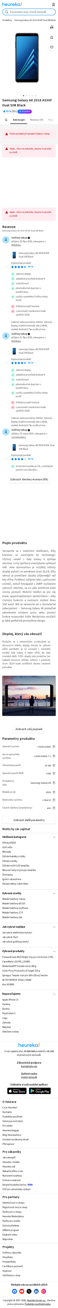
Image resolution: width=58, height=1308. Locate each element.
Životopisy (7, 874)
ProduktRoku (9, 1262)
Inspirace (7, 1271)
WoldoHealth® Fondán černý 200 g (19, 966)
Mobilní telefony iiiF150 (13, 903)
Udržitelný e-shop (11, 1275)
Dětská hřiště (9, 843)
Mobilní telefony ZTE (12, 913)
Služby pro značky (11, 1221)
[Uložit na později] (51, 47)
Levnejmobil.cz (18, 437)
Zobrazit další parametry (29, 820)
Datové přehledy (10, 1225)
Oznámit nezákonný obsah (15, 1139)
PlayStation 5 (8, 1013)
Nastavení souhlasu (12, 1175)
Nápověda (7, 1239)
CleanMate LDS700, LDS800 (16, 961)
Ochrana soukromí (11, 1180)
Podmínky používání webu (38, 1304)
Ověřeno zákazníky (11, 1252)
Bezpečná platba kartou (14, 1185)
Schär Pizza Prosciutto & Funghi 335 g (21, 970)
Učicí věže (7, 847)
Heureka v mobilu (11, 1162)
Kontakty (7, 1112)
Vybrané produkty (13, 951)
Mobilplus (16, 245)
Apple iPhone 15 (10, 1000)
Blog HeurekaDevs (11, 1135)
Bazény (6, 1009)
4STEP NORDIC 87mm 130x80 (16, 980)
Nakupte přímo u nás (12, 1171)
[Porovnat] (51, 27)
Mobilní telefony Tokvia (13, 899)
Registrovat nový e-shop (14, 1207)
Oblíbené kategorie (14, 837)
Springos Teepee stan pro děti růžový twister (25, 975)
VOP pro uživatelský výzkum (16, 1189)
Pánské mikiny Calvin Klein (15, 884)
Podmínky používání (12, 1116)
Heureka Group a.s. (36, 1300)
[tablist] (29, 120)
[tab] (18, 120)
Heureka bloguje (10, 1130)
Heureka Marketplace (13, 1216)
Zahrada (6, 1022)
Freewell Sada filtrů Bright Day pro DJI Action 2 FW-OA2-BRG (29, 957)
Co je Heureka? (9, 1107)
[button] (18, 119)
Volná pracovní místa (12, 1121)
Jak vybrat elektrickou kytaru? (17, 932)
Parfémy (6, 1004)
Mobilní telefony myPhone (15, 908)
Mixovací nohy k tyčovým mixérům (19, 870)
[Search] (6, 120)
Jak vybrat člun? (10, 937)
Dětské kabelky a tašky (13, 856)
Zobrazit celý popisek (29, 729)
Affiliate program (10, 1230)
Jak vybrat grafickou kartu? (15, 941)
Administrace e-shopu (13, 1203)
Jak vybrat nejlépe (13, 927)
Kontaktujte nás (29, 1066)
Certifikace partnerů (12, 1266)
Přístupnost (8, 1144)
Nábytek (6, 1027)
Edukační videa (9, 1234)
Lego (4, 1018)
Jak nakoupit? (9, 1157)
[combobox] (29, 12)
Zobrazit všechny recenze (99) (29, 479)
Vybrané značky (11, 893)
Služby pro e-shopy (12, 1212)
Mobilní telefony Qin (12, 917)
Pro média (7, 1126)
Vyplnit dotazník (29, 1077)
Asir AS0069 (8, 984)
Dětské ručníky (9, 861)
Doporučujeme (11, 994)
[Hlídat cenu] (51, 37)
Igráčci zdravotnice (11, 879)
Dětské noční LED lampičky (15, 865)
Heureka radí (8, 1166)
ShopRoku (7, 1257)
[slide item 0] (35, 96)
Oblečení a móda (10, 1031)
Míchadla (6, 852)
